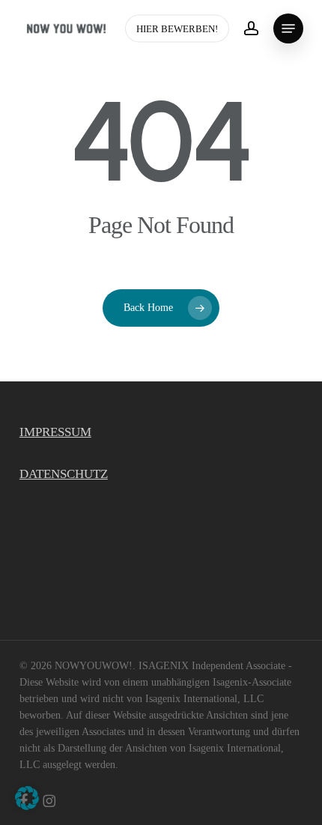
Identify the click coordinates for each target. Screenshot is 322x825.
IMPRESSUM (55, 432)
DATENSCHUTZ (63, 474)
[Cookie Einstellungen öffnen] (27, 806)
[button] (288, 28)
